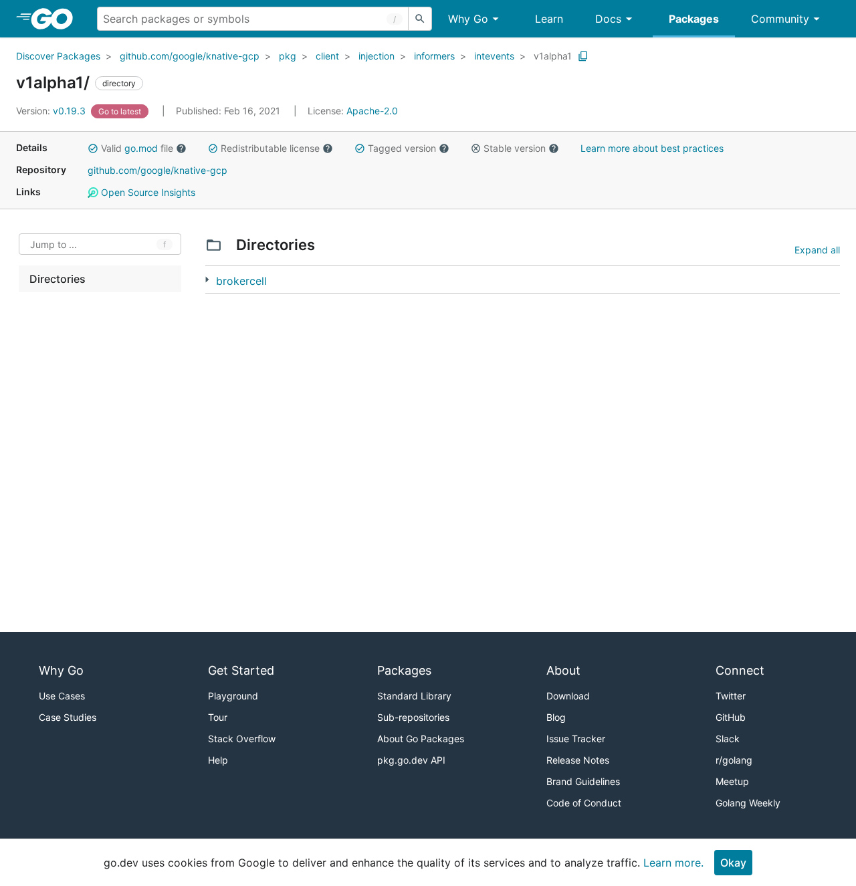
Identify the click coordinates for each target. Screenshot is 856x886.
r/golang (734, 760)
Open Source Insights (146, 192)
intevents (494, 56)
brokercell (241, 281)
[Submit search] (420, 19)
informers (434, 56)
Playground (233, 695)
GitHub (731, 717)
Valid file (137, 148)
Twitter (731, 695)
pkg (287, 56)
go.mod (141, 148)
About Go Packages (420, 738)
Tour (217, 717)
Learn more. (673, 862)
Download (568, 695)
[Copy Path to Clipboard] (583, 56)
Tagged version (402, 148)
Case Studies (67, 717)
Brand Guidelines (583, 781)
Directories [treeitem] (57, 279)
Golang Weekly (748, 802)
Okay (733, 862)
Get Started (241, 670)
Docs (608, 18)
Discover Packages (58, 56)
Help (218, 760)
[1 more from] (207, 279)
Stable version (514, 148)
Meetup (732, 781)
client (327, 56)
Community (780, 18)
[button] (93, 148)
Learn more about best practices (652, 148)
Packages (694, 18)
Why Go (468, 18)
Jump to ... (53, 244)
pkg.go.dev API (411, 760)
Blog (556, 717)
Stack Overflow (242, 738)
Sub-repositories (413, 717)
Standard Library (414, 695)
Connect (740, 670)
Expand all (817, 249)
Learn (549, 18)
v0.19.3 (52, 110)
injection (376, 56)
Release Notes (577, 760)
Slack (728, 738)
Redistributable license (270, 148)
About (563, 670)
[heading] (56, 18)
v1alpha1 (553, 56)
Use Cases (62, 695)
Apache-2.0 (372, 110)
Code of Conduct (583, 802)
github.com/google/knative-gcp (189, 56)
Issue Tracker (575, 738)
